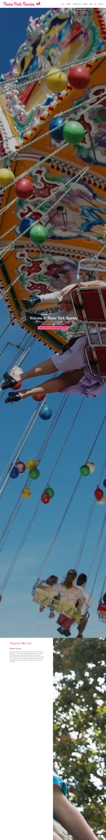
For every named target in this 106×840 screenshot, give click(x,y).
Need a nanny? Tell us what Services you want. (53, 327)
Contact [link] (100, 4)
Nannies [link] (85, 4)
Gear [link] (91, 4)
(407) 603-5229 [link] (84, 9)
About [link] (63, 4)
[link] (22, 3)
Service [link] (68, 4)
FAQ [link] (95, 4)
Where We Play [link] (77, 4)
